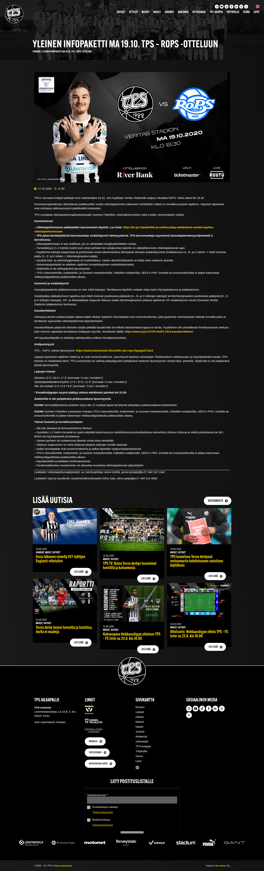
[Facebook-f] (231, 7)
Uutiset (121, 12)
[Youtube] (222, 7)
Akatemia (183, 12)
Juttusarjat (199, 12)
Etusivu (36, 51)
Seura (246, 12)
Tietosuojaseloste (62, 865)
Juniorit (169, 12)
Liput (256, 12)
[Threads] (241, 7)
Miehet (146, 12)
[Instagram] (217, 7)
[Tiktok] (227, 7)
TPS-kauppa (216, 12)
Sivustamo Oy (222, 865)
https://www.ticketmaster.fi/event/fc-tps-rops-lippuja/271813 (114, 350)
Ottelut (133, 12)
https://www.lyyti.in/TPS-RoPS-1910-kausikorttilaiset (159, 331)
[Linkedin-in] (236, 7)
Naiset (157, 12)
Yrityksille (233, 12)
